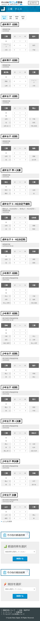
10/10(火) (16, 17)
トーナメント (7, 612)
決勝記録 (19, 612)
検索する (20, 558)
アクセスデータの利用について (14, 614)
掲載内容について (9, 610)
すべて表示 (4, 17)
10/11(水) (23, 17)
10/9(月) (10, 17)
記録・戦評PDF (24, 610)
